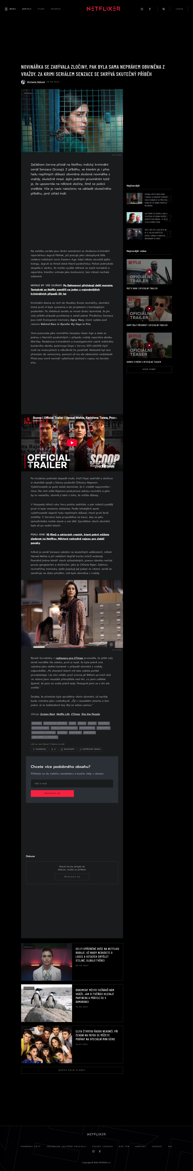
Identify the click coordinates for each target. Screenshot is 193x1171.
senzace (89, 732)
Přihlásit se (52, 793)
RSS (170, 1146)
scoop (62, 732)
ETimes (75, 714)
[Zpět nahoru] (185, 1163)
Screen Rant (47, 714)
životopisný (40, 728)
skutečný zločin (44, 732)
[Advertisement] (72, 223)
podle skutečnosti (64, 728)
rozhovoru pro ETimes (69, 658)
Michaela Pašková (36, 82)
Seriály (29, 93)
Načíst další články (72, 1070)
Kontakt (141, 1146)
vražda (104, 723)
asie (72, 723)
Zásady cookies (102, 1146)
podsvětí (103, 728)
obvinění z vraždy (45, 737)
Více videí (149, 369)
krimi (92, 723)
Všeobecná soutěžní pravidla (66, 1146)
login (179, 9)
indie (82, 723)
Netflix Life (63, 714)
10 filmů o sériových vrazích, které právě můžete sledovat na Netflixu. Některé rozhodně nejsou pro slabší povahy (70, 539)
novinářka (87, 728)
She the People (90, 714)
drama (37, 723)
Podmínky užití (31, 1146)
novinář (75, 732)
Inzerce (157, 1146)
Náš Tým (124, 1146)
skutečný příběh (55, 723)
